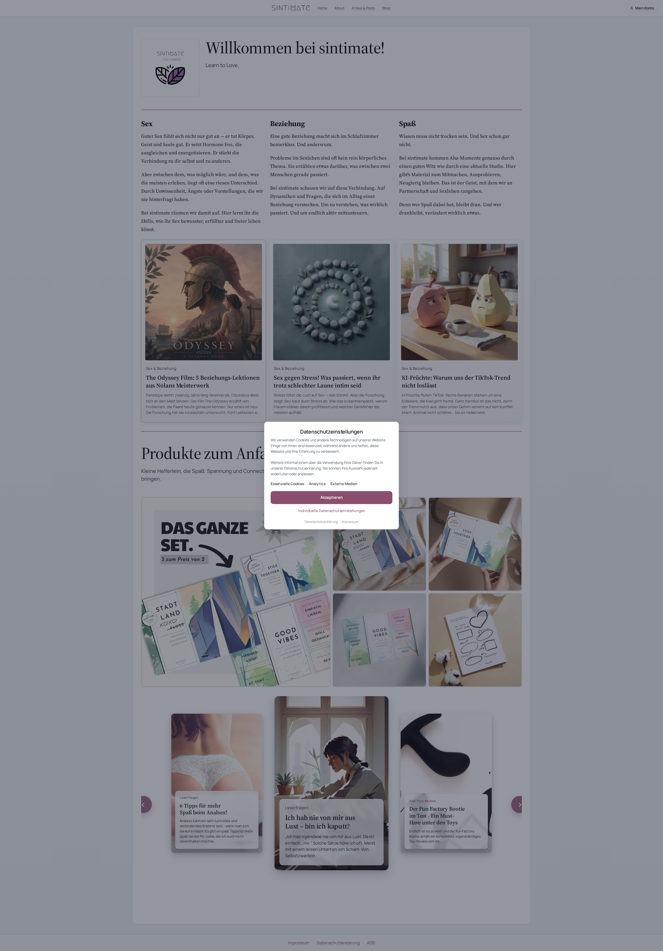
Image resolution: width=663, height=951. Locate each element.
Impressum (350, 522)
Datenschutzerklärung (321, 522)
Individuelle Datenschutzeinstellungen (331, 510)
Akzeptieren (331, 497)
